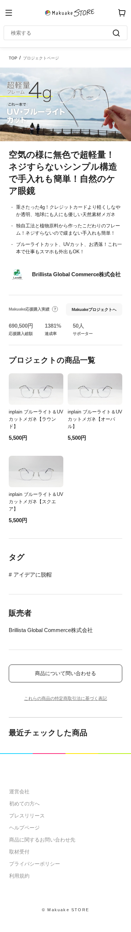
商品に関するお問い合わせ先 (42, 840)
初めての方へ (24, 803)
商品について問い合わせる (65, 673)
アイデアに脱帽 (32, 574)
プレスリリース (27, 816)
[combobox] (62, 32)
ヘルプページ (24, 828)
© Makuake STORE (65, 910)
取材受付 (19, 852)
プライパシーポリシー (34, 864)
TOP (13, 58)
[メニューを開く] (9, 13)
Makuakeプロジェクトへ (94, 309)
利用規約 (19, 876)
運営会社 (19, 791)
